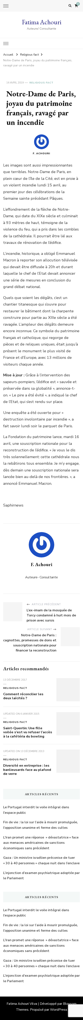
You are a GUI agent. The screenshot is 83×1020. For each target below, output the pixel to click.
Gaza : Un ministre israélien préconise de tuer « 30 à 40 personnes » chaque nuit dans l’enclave (41, 860)
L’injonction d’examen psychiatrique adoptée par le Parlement (41, 876)
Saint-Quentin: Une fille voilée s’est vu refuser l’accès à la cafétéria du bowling (27, 732)
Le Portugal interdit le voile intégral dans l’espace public (36, 810)
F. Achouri (41, 153)
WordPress (58, 1009)
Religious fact (41, 82)
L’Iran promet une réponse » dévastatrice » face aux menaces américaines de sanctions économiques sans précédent (41, 843)
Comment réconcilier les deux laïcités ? (23, 696)
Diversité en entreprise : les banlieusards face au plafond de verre (27, 769)
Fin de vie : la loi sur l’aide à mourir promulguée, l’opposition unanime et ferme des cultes (40, 825)
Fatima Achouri (41, 22)
